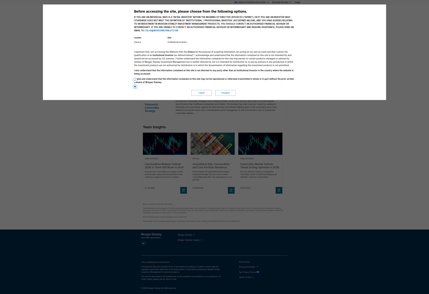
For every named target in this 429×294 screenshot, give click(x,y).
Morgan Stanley (185, 235)
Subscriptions (244, 262)
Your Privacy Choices (248, 272)
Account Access (280, 2)
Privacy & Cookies (247, 267)
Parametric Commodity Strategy (152, 108)
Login (297, 2)
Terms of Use (245, 277)
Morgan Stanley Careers (189, 240)
